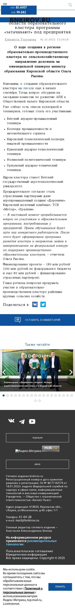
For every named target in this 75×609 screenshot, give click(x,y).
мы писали (26, 88)
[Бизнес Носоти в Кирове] (26, 20)
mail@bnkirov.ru (28, 520)
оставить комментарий (42, 320)
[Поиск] (70, 5)
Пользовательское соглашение (29, 551)
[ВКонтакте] (35, 306)
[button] (4, 395)
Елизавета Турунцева (20, 39)
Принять (60, 587)
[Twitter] (43, 306)
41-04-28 (25, 517)
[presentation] (4, 372)
